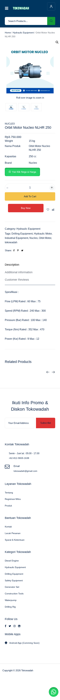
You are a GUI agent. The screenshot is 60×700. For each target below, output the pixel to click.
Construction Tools (14, 593)
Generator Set (12, 587)
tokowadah (11, 242)
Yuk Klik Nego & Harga (24, 171)
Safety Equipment (14, 580)
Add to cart (30, 196)
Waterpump (10, 600)
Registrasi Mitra (13, 499)
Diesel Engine (12, 560)
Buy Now (26, 208)
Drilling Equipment (22, 233)
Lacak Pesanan (12, 533)
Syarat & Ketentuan (14, 540)
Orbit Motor (45, 238)
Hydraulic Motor (43, 233)
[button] (22, 171)
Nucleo (10, 123)
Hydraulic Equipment (23, 32)
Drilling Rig (10, 606)
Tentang (9, 492)
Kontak (8, 526)
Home (8, 32)
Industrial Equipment (16, 238)
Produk (8, 505)
